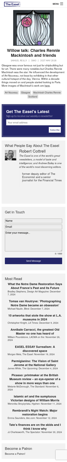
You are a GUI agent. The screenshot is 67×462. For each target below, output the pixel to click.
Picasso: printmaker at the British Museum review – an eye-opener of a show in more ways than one (34, 379)
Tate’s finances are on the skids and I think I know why (35, 427)
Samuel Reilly (19, 60)
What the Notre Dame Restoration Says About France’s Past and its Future (35, 286)
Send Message (33, 261)
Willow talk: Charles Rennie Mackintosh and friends (33, 52)
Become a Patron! (15, 453)
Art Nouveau (11, 92)
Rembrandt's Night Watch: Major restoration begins (34, 412)
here (47, 85)
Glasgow (25, 92)
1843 (33, 60)
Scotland (32, 96)
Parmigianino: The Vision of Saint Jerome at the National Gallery (35, 363)
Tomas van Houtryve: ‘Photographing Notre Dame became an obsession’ (35, 303)
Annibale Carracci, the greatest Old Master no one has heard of (35, 332)
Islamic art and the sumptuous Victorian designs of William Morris (35, 398)
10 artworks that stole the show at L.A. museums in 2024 (35, 317)
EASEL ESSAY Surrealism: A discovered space (35, 349)
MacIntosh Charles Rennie (47, 92)
